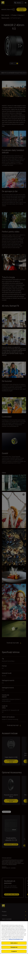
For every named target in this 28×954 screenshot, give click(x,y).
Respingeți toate (14, 947)
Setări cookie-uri (13, 943)
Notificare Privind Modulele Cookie (16, 939)
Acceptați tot (14, 951)
